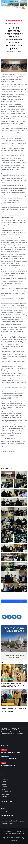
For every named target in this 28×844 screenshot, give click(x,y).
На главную (8, 23)
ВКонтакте (6, 806)
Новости (16, 23)
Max (4, 808)
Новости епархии (10, 25)
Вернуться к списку (14, 601)
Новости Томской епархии (14, 20)
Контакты (4, 796)
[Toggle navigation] (17, 8)
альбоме (3, 443)
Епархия (3, 781)
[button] (20, 8)
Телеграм (5, 811)
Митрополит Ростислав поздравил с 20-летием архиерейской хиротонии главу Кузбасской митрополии (13, 685)
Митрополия (4, 779)
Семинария (4, 786)
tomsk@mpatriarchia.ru (8, 765)
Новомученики (5, 794)
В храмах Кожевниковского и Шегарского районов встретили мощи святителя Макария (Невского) (13, 710)
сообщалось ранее (11, 387)
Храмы (3, 789)
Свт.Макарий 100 (6, 791)
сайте (20, 449)
